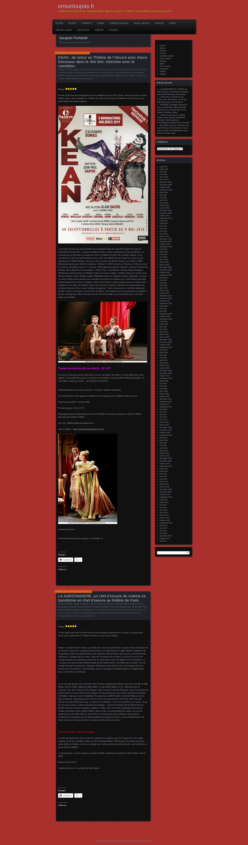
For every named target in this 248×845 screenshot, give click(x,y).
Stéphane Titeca (121, 76)
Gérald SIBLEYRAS (139, 607)
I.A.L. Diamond (99, 610)
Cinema (100, 23)
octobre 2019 (165, 345)
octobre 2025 (165, 187)
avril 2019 (163, 360)
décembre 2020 (166, 314)
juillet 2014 (164, 502)
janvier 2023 (164, 265)
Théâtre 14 (133, 76)
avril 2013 (163, 533)
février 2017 (164, 422)
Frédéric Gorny (136, 70)
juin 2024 (163, 226)
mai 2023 (163, 254)
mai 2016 (163, 446)
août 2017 (163, 409)
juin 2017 (163, 412)
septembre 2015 (166, 466)
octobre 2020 (165, 316)
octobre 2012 (165, 538)
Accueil (60, 23)
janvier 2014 (164, 518)
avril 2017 (163, 417)
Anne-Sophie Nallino (88, 604)
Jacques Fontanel (75, 73)
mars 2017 (164, 420)
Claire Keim (114, 607)
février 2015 (164, 484)
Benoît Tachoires (92, 607)
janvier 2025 (164, 208)
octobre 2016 (165, 433)
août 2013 (163, 526)
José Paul (76, 613)
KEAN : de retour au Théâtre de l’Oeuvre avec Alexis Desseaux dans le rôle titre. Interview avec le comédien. (102, 61)
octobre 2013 (165, 520)
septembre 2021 (166, 304)
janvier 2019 (164, 368)
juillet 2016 (164, 440)
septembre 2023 (166, 247)
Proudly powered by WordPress (110, 841)
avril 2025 (163, 200)
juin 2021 (163, 309)
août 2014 (163, 500)
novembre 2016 (166, 430)
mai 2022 (163, 283)
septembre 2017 (166, 407)
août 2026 (163, 167)
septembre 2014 (166, 497)
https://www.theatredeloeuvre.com (88, 429)
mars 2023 (164, 260)
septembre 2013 (166, 523)
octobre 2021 (165, 301)
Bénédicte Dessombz (77, 607)
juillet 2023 (164, 252)
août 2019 (163, 350)
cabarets (87, 23)
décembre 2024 (166, 211)
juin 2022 (163, 280)
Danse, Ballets (142, 23)
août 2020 (163, 322)
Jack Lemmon (111, 610)
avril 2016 (163, 448)
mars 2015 (164, 482)
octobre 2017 (165, 404)
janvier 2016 (164, 456)
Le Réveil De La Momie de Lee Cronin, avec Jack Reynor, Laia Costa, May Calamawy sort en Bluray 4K (172, 99)
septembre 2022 (166, 275)
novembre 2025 (166, 185)
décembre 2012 (166, 536)
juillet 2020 (164, 324)
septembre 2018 (166, 378)
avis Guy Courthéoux (105, 604)
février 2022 (164, 291)
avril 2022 (163, 285)
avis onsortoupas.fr (121, 604)
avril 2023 (163, 257)
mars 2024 (164, 234)
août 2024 (163, 221)
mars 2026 (164, 177)
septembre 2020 (166, 319)
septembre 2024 (166, 218)
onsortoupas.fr (76, 6)
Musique (159, 23)
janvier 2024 (164, 236)
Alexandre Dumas (97, 70)
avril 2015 (163, 479)
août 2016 (163, 438)
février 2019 (164, 365)
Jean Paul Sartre (106, 73)
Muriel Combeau (99, 613)
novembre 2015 (166, 461)
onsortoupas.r (70, 76)
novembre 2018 (166, 373)
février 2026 (164, 180)
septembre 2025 (166, 190)
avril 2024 (163, 231)
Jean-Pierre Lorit (139, 610)
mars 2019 (164, 363)
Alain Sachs (84, 70)
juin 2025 (163, 195)
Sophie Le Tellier (72, 616)
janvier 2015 (164, 487)
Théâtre (99, 30)
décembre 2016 (166, 427)
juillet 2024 (164, 223)
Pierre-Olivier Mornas (127, 613)
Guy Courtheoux (70, 53)
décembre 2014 (166, 489)
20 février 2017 (85, 592)
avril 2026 (163, 174)
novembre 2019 (166, 342)
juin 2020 (163, 327)
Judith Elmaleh (86, 613)
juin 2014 (163, 505)
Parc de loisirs (64, 30)
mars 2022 (164, 288)
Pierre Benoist (81, 76)
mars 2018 (164, 391)
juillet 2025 (164, 192)
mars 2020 (164, 332)
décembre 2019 (166, 340)
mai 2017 (163, 415)
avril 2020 (163, 329)
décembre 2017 (166, 399)
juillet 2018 (164, 381)
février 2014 (164, 515)
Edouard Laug (125, 607)
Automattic (146, 841)
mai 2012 (163, 541)
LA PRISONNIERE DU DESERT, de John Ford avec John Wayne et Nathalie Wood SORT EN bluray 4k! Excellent (172, 91)
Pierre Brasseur (94, 76)
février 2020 (164, 334)
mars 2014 (164, 513)
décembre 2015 (166, 458)
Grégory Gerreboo (65, 610)
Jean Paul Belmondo (91, 73)
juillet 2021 (164, 306)
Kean (131, 73)
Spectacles (83, 30)
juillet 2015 (164, 471)
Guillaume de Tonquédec (83, 610)
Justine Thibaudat (121, 73)
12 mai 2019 (84, 53)
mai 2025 (163, 198)
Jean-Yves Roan (64, 613)
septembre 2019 (166, 347)
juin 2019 (163, 355)
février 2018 (164, 394)
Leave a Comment (86, 79)
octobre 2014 (165, 495)
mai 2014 (163, 507)
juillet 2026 (164, 169)
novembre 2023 (166, 242)
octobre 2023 (165, 244)
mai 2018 (163, 386)
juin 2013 (163, 528)
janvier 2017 (164, 425)
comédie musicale (119, 23)
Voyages (113, 30)
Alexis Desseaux (111, 70)
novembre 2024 (166, 213)
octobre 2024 (165, 216)
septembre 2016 (166, 435)
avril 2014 (163, 510)
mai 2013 (163, 531)
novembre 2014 (166, 492)
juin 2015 (163, 474)
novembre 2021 (166, 298)
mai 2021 (163, 311)
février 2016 (164, 453)
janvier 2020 (164, 337)
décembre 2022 (166, 267)
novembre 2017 (166, 402)
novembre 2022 (166, 270)
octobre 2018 (165, 376)
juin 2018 (163, 384)
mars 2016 (164, 451)
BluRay (72, 23)
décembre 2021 (166, 296)
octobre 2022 (165, 273)
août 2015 (163, 469)
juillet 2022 (164, 278)
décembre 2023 (166, 239)
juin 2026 (163, 172)
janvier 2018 (164, 396)
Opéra (172, 23)
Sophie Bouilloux (108, 76)
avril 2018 (163, 389)
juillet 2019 (164, 353)
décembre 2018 (166, 371)
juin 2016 (163, 443)
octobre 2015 (165, 464)
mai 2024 (163, 229)
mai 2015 (163, 477)
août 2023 (163, 249)
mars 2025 (164, 203)
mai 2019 (163, 358)
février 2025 (164, 205)
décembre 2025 (166, 182)
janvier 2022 (164, 293)
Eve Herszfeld (124, 70)
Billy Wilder (104, 607)
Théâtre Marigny (71, 79)
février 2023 (164, 262)
